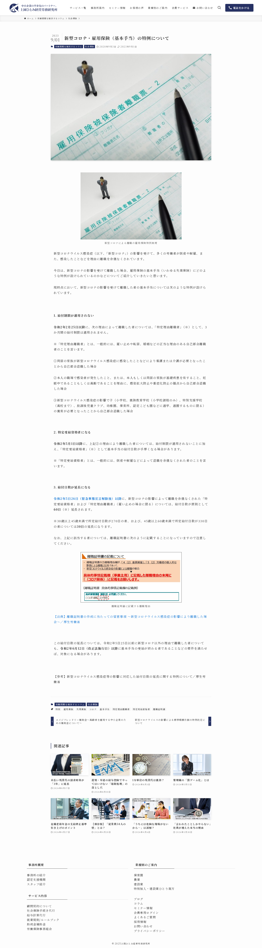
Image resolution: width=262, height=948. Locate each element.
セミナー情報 (143, 908)
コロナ (93, 709)
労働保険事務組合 (39, 929)
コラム (138, 903)
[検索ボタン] (219, 7)
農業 (137, 880)
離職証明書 (159, 709)
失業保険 (81, 709)
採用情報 (140, 922)
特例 (58, 709)
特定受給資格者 (141, 709)
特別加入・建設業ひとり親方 (154, 889)
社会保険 (89, 46)
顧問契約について (39, 906)
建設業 (138, 884)
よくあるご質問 (145, 917)
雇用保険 (68, 709)
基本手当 (104, 709)
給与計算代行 (36, 915)
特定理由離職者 (121, 709)
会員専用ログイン (146, 913)
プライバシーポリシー (149, 931)
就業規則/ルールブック (43, 920)
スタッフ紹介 (36, 884)
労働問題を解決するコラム (68, 46)
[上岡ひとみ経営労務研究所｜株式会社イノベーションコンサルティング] (34, 8)
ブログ (138, 899)
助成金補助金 (36, 924)
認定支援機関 (36, 880)
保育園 (138, 875)
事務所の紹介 (36, 875)
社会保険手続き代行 (41, 910)
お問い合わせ (143, 926)
